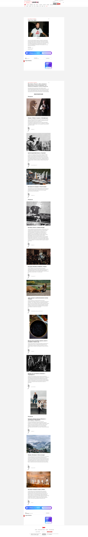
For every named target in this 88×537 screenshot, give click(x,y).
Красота (37, 4)
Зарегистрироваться (28, 0)
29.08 (38, 94)
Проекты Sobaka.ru (61, 0)
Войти (25, 0)
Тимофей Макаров (27, 513)
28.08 (35, 94)
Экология (44, 4)
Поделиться (35, 82)
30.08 (41, 94)
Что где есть (40, 4)
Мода (34, 4)
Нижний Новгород (56, 0)
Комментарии (47, 58)
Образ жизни (51, 4)
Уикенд (29, 82)
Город (28, 4)
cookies (37, 534)
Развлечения (31, 4)
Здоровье (48, 4)
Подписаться (31, 82)
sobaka (26, 58)
